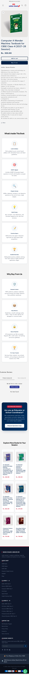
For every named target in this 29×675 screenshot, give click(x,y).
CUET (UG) (4, 568)
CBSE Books (4, 563)
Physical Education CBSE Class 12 (9, 616)
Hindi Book (4, 591)
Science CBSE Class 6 (7, 586)
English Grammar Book (7, 596)
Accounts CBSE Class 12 (7, 608)
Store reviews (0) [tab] (22, 378)
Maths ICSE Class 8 (6, 583)
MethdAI (4, 573)
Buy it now (14, 63)
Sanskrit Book (5, 593)
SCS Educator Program (7, 624)
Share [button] (4, 122)
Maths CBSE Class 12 (6, 603)
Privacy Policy (5, 628)
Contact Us (4, 631)
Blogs (3, 576)
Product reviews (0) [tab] (7, 378)
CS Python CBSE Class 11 (7, 606)
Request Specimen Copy (15, 425)
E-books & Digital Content (7, 571)
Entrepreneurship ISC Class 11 (8, 613)
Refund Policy (5, 626)
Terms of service (5, 633)
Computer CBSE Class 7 (7, 588)
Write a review (14, 387)
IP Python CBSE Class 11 (7, 611)
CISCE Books (5, 566)
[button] (3, 5)
